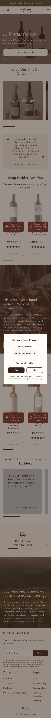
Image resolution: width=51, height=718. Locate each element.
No (34, 370)
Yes (16, 370)
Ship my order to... (25, 346)
